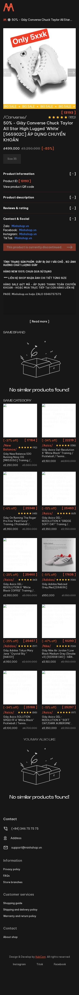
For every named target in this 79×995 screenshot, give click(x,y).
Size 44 (20, 523)
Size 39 (13, 582)
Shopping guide (12, 903)
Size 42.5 (25, 469)
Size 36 (14, 440)
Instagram (19, 964)
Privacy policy (11, 869)
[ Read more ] (39, 321)
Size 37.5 (14, 448)
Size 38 (26, 448)
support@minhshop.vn (26, 847)
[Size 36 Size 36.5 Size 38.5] (20, 621)
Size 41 (8, 516)
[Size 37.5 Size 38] (59, 687)
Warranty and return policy (19, 916)
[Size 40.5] (59, 555)
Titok (39, 964)
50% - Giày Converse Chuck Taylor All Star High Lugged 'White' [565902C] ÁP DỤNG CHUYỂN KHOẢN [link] (41, 20)
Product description (39, 197)
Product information (39, 174)
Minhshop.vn (20, 226)
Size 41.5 (26, 462)
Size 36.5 (25, 641)
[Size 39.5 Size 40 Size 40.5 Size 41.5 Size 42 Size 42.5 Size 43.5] (59, 488)
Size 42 (13, 469)
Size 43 (65, 641)
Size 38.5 (20, 648)
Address (16, 838)
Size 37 (25, 440)
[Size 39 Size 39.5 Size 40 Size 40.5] (20, 687)
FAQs (6, 875)
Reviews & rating (39, 208)
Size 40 (26, 455)
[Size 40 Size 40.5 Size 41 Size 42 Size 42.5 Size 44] (20, 488)
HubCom (40, 956)
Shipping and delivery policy (20, 909)
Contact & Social (39, 219)
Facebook (60, 964)
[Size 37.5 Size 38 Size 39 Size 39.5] (20, 555)
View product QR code (18, 187)
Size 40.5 (14, 462)
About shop (10, 937)
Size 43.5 (59, 530)
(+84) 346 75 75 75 (24, 828)
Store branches (12, 882)
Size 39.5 (14, 455)
